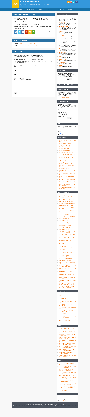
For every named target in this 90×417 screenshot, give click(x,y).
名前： (15, 66)
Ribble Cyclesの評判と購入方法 (65, 258)
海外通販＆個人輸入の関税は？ (65, 143)
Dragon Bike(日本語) (63, 26)
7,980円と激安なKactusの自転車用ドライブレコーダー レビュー (67, 378)
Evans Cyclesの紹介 (63, 213)
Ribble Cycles (62, 39)
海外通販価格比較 (61, 70)
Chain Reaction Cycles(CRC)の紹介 (66, 205)
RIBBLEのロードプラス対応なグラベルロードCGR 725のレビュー (67, 381)
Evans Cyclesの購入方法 (64, 214)
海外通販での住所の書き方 (64, 150)
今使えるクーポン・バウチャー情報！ (66, 84)
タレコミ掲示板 (30, 9)
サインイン (24, 65)
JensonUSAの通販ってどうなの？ (66, 218)
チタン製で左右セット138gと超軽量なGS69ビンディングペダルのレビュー (67, 386)
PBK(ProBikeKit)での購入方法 (65, 240)
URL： (15, 74)
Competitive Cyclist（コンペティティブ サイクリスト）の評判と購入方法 (67, 251)
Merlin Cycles (62, 16)
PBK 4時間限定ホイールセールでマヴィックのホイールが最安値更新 (67, 317)
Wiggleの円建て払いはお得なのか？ (66, 201)
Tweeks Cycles (62, 22)
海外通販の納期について (64, 168)
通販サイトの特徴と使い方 (63, 192)
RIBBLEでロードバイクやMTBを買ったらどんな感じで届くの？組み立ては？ (67, 384)
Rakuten (60, 65)
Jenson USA (61, 35)
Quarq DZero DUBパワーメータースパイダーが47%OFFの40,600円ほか (67, 344)
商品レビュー (60, 360)
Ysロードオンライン (63, 59)
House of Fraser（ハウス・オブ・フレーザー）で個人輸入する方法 (67, 254)
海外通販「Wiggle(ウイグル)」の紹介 (66, 194)
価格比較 (20, 9)
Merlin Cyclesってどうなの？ (65, 229)
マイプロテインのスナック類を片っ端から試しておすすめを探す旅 (67, 367)
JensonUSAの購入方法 (63, 220)
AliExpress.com (62, 52)
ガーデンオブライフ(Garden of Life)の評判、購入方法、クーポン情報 (67, 287)
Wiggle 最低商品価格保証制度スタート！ (67, 203)
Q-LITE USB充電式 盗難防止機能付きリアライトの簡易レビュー (67, 389)
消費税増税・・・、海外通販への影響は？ (67, 179)
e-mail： (15, 70)
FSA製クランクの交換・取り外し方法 (66, 375)
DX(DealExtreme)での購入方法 (65, 223)
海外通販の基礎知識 (62, 137)
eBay (60, 56)
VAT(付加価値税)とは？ (63, 160)
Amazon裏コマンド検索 (63, 89)
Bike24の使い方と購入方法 (64, 227)
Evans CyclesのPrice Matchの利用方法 (67, 216)
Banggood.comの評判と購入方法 (65, 256)
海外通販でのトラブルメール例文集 (66, 163)
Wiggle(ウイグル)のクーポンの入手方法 (67, 199)
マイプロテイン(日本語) (64, 44)
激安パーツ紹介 (61, 325)
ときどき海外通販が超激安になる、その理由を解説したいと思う (67, 188)
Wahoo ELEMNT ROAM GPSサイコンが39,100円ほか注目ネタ (67, 353)
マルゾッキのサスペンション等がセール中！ (29, 45)
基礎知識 (40, 9)
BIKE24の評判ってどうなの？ (65, 225)
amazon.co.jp (62, 62)
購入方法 (50, 9)
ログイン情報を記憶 (19, 78)
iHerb (60, 48)
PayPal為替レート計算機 (63, 101)
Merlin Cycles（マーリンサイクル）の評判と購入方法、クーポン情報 (67, 232)
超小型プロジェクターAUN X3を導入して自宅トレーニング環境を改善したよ (67, 370)
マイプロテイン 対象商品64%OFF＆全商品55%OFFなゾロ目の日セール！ (67, 319)
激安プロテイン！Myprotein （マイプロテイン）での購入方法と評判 (67, 266)
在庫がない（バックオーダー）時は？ (66, 152)
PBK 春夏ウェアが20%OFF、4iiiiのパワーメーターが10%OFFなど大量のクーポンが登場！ (67, 301)
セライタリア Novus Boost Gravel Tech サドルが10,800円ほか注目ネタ (67, 347)
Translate (64, 400)
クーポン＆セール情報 (62, 291)
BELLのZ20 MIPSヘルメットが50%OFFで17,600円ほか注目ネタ (67, 338)
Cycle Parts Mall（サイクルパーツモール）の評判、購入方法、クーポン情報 (67, 284)
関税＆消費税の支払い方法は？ (65, 146)
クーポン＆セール (60, 9)
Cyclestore (61, 31)
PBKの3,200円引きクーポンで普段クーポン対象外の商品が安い (67, 311)
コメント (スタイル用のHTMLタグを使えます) (24, 79)
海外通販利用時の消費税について (66, 145)
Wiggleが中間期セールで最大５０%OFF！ (29, 43)
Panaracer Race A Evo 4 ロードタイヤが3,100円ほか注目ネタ (67, 335)
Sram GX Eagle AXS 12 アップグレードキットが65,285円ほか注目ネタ (67, 350)
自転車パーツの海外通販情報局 (29, 2)
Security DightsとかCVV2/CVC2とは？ (67, 162)
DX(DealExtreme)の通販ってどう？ (66, 222)
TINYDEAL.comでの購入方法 (65, 260)
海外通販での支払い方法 (64, 148)
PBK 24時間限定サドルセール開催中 (66, 322)
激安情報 (70, 9)
